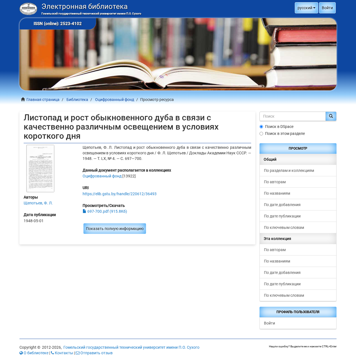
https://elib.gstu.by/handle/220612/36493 (120, 194)
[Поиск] (331, 116)
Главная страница (43, 99)
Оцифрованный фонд (114, 99)
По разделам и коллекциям (289, 170)
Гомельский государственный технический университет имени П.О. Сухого (131, 347)
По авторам (275, 182)
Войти (269, 323)
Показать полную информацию (115, 228)
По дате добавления (282, 204)
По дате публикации (282, 216)
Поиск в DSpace (279, 126)
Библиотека (77, 99)
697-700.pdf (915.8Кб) (106, 211)
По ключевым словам (284, 227)
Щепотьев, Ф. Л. (38, 203)
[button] (306, 7)
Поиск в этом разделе (285, 133)
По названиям (277, 193)
